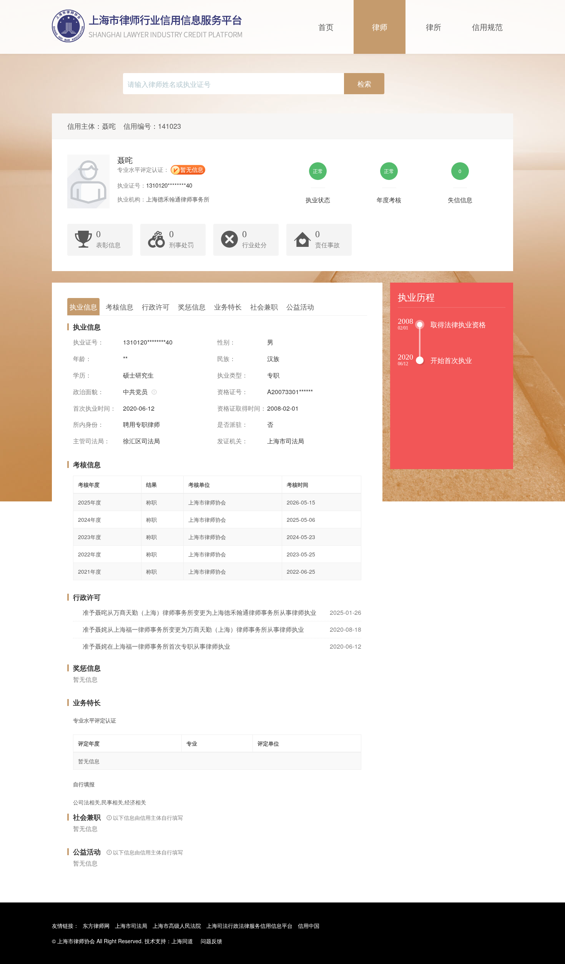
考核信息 (119, 306)
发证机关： (232, 441)
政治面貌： (88, 392)
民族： (226, 359)
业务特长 (228, 306)
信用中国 (308, 925)
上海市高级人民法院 (177, 925)
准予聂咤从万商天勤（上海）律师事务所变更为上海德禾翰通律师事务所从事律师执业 (199, 612)
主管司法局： (91, 441)
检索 (364, 83)
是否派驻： (232, 424)
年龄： (82, 359)
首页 (326, 26)
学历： (82, 375)
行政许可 (156, 306)
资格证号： (232, 392)
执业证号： (88, 342)
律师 (379, 26)
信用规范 (487, 26)
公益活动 (300, 306)
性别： (226, 342)
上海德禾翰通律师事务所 (177, 199)
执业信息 (83, 306)
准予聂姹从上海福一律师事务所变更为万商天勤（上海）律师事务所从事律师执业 (193, 629)
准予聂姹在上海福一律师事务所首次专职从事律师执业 (156, 646)
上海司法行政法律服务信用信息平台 (249, 925)
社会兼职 (264, 306)
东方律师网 (96, 925)
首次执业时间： (94, 408)
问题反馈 (211, 941)
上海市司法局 (131, 925)
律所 (433, 26)
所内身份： (88, 424)
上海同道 (182, 941)
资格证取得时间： (241, 408)
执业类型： (232, 375)
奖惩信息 (192, 306)
